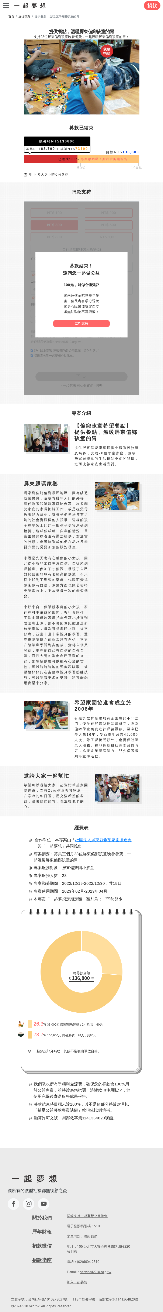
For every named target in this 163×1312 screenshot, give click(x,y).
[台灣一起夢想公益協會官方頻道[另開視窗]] (43, 1204)
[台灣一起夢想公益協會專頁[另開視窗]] (13, 1204)
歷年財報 (42, 1231)
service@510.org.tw (95, 1272)
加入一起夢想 (77, 1282)
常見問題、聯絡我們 (82, 1236)
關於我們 (42, 1217)
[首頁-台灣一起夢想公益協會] (31, 5)
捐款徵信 (42, 1245)
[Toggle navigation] (6, 5)
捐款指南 (42, 1260)
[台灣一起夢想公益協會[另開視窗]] (28, 1204)
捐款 (152, 5)
